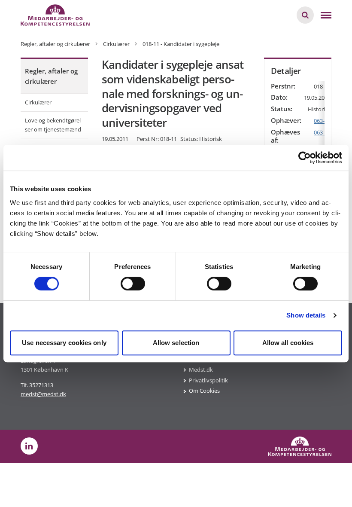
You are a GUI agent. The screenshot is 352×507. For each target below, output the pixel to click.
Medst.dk (201, 369)
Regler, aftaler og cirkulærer (51, 76)
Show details (305, 315)
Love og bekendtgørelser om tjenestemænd (53, 124)
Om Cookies (204, 390)
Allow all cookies (288, 342)
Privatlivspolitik (208, 380)
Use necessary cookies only (64, 342)
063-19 (322, 132)
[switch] (133, 283)
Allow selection (176, 342)
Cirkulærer (38, 102)
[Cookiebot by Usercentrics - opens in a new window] (304, 157)
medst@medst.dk (43, 394)
